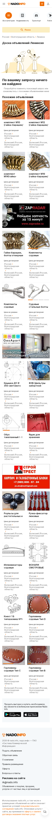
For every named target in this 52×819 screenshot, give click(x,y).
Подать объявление (12, 751)
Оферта (6, 769)
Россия (5, 37)
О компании (7, 759)
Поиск (28, 30)
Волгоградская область (23, 37)
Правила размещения (12, 764)
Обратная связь (10, 755)
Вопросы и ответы (11, 773)
